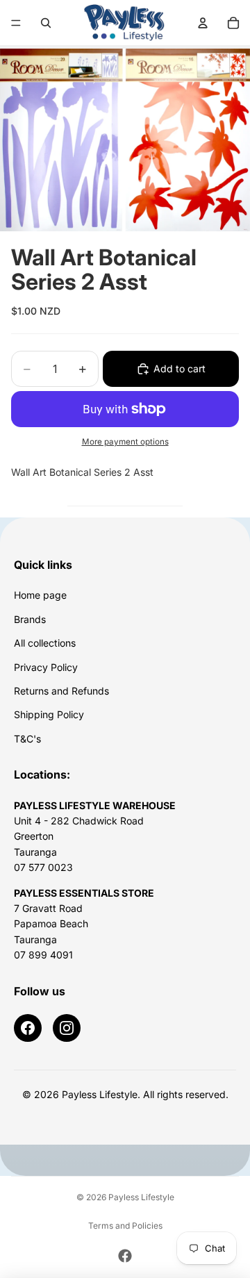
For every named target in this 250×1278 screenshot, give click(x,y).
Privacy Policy (46, 667)
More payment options (125, 442)
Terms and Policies (125, 1225)
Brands (30, 619)
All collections (45, 643)
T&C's (27, 739)
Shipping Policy (49, 714)
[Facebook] (28, 1028)
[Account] (203, 23)
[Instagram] (67, 1028)
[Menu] (16, 23)
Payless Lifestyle (141, 1197)
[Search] (46, 23)
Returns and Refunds (61, 691)
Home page (40, 595)
